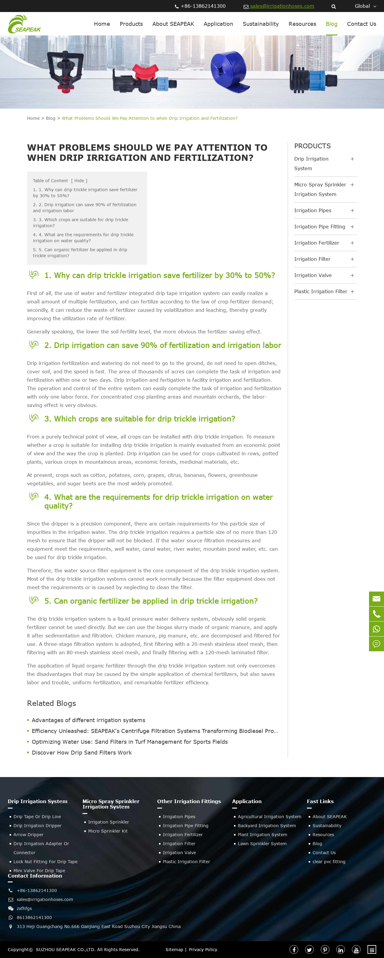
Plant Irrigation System (262, 834)
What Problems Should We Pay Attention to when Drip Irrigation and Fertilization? (150, 118)
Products (131, 23)
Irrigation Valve (313, 275)
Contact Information (35, 875)
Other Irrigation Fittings (189, 801)
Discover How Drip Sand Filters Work (82, 752)
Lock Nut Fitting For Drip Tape (45, 861)
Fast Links (320, 801)
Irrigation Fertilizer (316, 243)
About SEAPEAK (173, 23)
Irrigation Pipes (312, 210)
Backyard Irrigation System (267, 825)
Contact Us (361, 23)
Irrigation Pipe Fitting (319, 226)
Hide (79, 180)
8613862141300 (34, 917)
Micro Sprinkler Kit (108, 830)
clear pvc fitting (329, 861)
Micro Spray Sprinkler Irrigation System (320, 189)
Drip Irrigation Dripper (38, 825)
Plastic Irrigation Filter (320, 291)
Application (218, 23)
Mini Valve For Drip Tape (39, 870)
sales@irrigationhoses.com (281, 6)
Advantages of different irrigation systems (88, 720)
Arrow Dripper (29, 834)
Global (362, 6)
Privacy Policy (203, 949)
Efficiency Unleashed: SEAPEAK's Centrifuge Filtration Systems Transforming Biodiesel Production (157, 731)
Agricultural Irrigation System (270, 816)
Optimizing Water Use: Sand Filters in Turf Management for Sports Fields (130, 741)
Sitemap (174, 949)
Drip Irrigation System (311, 163)
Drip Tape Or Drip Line (37, 816)
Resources (302, 23)
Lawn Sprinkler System (262, 843)
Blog (332, 23)
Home (102, 23)
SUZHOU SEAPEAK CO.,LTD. (66, 949)
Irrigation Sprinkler (108, 821)
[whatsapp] (376, 629)
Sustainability (261, 23)
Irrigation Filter (312, 259)
